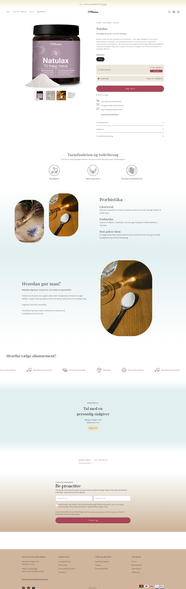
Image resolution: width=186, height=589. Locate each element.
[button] (169, 12)
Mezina (95, 588)
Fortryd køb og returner (67, 569)
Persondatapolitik (101, 569)
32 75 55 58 (103, 4)
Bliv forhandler (137, 565)
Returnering (63, 565)
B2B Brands (136, 572)
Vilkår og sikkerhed (103, 557)
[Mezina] (93, 12)
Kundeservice (64, 557)
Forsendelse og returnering (104, 136)
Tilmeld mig (93, 520)
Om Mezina (136, 557)
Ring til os (93, 428)
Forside (98, 23)
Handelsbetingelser (102, 561)
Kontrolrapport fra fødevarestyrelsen (35, 579)
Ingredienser (100, 129)
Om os (134, 561)
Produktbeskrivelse (102, 122)
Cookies (98, 565)
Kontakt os (62, 572)
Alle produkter (107, 23)
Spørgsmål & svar (65, 561)
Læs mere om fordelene (109, 114)
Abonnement (136, 569)
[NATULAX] (40, 95)
